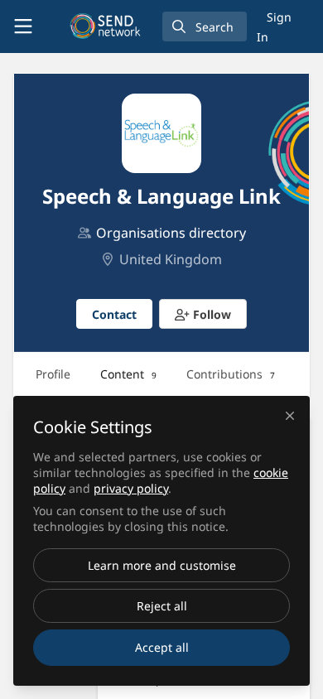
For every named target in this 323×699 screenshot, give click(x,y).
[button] (203, 314)
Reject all (162, 606)
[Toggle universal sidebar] (23, 26)
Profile (53, 374)
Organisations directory (171, 233)
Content (128, 374)
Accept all (162, 647)
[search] (204, 26)
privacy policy (131, 488)
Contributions (230, 374)
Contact (114, 314)
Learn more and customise (162, 565)
